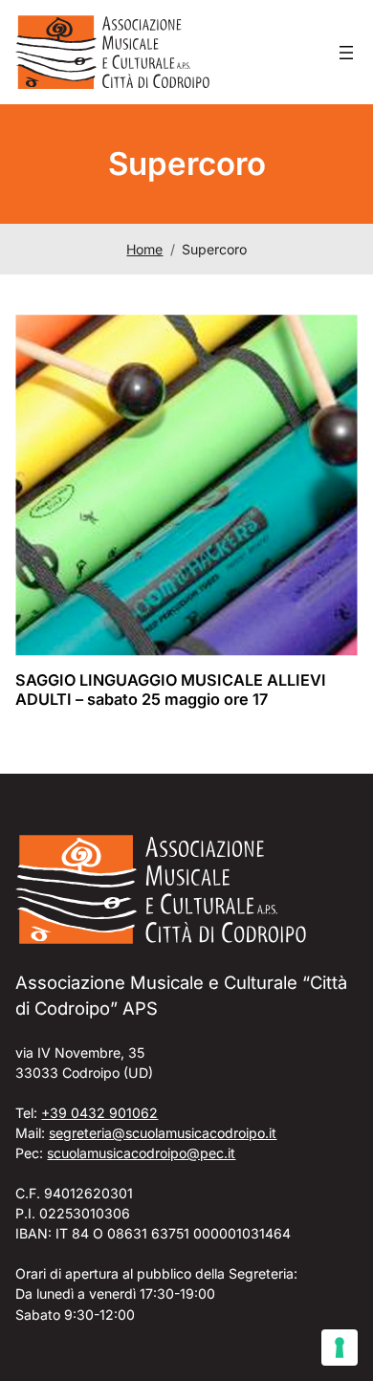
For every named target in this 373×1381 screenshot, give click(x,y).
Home (144, 249)
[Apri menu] (346, 52)
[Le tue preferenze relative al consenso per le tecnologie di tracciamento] (339, 1347)
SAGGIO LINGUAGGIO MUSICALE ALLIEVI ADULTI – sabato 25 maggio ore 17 (170, 690)
